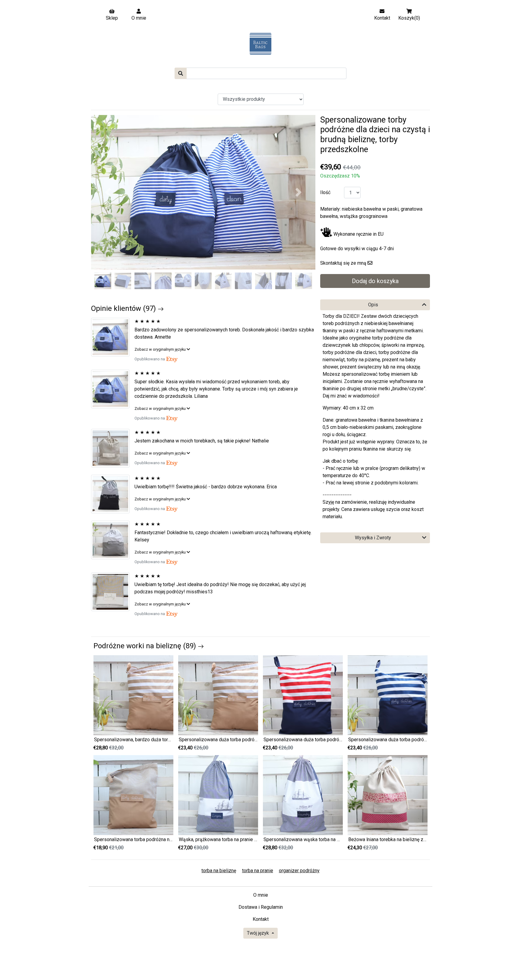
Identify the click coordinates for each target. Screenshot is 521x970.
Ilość (325, 192)
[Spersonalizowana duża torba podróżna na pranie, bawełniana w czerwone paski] (303, 695)
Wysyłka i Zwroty (373, 538)
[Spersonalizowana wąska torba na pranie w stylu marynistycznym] (303, 794)
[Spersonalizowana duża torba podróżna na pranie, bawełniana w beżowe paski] (218, 695)
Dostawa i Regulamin (260, 907)
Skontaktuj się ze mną (343, 263)
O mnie (260, 895)
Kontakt (261, 919)
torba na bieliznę (218, 870)
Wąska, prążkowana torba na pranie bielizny (225, 839)
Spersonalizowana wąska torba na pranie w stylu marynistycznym (333, 839)
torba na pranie (257, 870)
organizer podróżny (299, 870)
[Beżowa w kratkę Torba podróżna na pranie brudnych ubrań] (112, 592)
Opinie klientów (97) (124, 308)
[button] (108, 192)
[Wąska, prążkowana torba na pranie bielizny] (218, 794)
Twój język (258, 933)
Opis (373, 305)
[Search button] (181, 73)
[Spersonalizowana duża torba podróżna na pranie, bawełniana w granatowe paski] (388, 695)
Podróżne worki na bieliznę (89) (145, 646)
